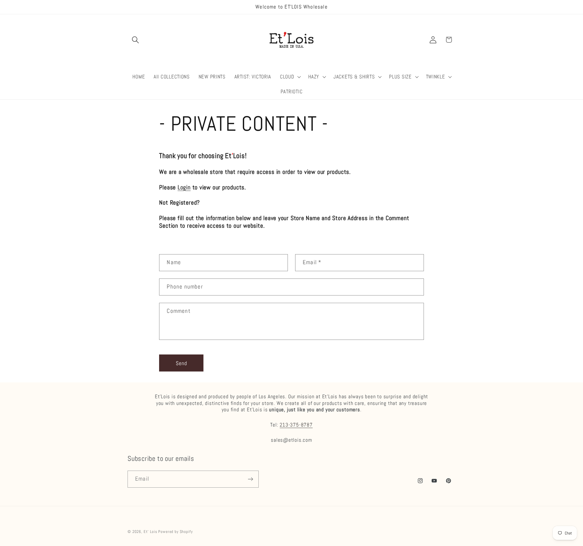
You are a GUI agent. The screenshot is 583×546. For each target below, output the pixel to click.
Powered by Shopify (175, 531)
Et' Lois (150, 531)
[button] (136, 40)
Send (181, 363)
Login (184, 187)
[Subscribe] (250, 479)
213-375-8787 (296, 424)
